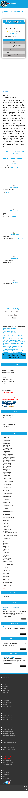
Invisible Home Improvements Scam (10, 473)
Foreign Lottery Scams (7, 448)
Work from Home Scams (8, 464)
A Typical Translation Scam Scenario (10, 349)
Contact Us (5, 681)
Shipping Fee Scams (7, 556)
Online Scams (5, 11)
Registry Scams (6, 544)
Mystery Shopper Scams (8, 454)
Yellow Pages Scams (7, 528)
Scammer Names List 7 (7, 717)
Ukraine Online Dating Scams (9, 347)
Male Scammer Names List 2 (9, 733)
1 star (16, 315)
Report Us (5, 688)
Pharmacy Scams (6, 537)
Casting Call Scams (7, 466)
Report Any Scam (6, 758)
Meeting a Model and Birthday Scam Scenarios (12, 346)
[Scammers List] (23, 633)
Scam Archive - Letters (6, 390)
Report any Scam (5, 394)
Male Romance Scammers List (8, 372)
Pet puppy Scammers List (7, 374)
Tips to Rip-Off (6, 766)
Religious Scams (6, 446)
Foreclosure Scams (7, 558)
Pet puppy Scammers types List (8, 377)
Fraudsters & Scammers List (8, 381)
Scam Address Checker (8, 415)
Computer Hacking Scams (8, 494)
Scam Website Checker (6, 368)
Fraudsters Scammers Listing (9, 751)
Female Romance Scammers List (9, 370)
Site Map (4, 770)
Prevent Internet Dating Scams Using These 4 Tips (13, 338)
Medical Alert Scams (7, 445)
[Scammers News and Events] (23, 618)
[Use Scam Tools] (23, 648)
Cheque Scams (6, 546)
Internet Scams (6, 442)
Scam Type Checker (7, 426)
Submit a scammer (21, 17)
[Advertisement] (14, 73)
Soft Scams (5, 523)
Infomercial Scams (7, 571)
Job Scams (5, 513)
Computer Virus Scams (8, 481)
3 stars (19, 312)
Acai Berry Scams (7, 463)
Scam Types (5, 682)
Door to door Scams (7, 499)
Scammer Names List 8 (7, 719)
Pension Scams (6, 552)
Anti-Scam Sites (6, 774)
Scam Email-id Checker (8, 422)
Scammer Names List (7, 706)
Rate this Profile (14, 33)
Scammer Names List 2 (7, 708)
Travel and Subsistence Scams (9, 587)
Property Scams (6, 555)
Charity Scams (6, 488)
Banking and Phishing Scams (9, 482)
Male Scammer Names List (8, 731)
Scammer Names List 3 (7, 710)
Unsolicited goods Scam (8, 510)
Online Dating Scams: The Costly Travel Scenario (13, 350)
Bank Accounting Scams (8, 564)
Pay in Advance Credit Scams (9, 457)
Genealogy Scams (7, 519)
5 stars (8, 312)
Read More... (14, 167)
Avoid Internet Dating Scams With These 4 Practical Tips (14, 341)
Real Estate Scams (7, 472)
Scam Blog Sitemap (7, 780)
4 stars (13, 312)
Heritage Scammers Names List (9, 742)
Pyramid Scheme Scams (8, 458)
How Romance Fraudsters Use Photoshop (11, 340)
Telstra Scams (6, 526)
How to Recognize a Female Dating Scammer (12, 334)
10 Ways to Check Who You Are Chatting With (12, 352)
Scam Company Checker (8, 417)
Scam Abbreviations (7, 702)
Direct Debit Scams (7, 559)
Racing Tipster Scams (7, 582)
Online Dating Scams (7, 493)
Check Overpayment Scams (9, 460)
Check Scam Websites (7, 428)
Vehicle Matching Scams (8, 561)
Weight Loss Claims (7, 449)
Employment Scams (7, 487)
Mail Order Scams (6, 502)
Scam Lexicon (6, 700)
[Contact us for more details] (23, 665)
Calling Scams (6, 543)
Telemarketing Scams (7, 525)
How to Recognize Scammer (9, 331)
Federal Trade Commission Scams (10, 535)
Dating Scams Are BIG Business (9, 328)
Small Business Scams (8, 541)
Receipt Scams (6, 549)
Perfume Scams (6, 479)
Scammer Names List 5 (7, 713)
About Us (5, 679)
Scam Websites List (7, 760)
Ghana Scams (6, 437)
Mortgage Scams (6, 576)
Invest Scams (6, 452)
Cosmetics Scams (7, 516)
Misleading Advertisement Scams (10, 532)
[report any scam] (9, 403)
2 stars (11, 315)
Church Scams (6, 467)
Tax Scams (5, 508)
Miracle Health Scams (7, 529)
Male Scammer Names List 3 (9, 735)
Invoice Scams (6, 573)
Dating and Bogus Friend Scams (9, 522)
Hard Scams (5, 547)
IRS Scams (5, 531)
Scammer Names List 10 (8, 725)
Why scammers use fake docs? (9, 329)
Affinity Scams (6, 520)
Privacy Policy (6, 778)
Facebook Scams (6, 440)
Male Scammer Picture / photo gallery (9, 397)
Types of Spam (6, 692)
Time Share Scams (7, 585)
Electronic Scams (6, 570)
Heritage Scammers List (7, 379)
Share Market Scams (7, 565)
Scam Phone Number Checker (9, 424)
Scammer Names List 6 (7, 715)
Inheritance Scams (7, 553)
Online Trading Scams (7, 484)
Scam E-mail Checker (7, 419)
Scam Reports (5, 383)
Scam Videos (4, 388)
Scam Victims (6, 694)
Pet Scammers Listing (7, 740)
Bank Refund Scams (7, 501)
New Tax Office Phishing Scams (9, 504)
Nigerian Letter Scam (7, 455)
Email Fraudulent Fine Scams (9, 517)
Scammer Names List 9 (7, 724)
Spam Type (5, 684)
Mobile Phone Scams (7, 491)
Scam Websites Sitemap (8, 762)
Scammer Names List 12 (8, 729)
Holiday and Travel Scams (8, 485)
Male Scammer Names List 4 (9, 737)
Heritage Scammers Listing (8, 747)
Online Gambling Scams (8, 505)
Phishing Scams (6, 443)
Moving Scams (6, 470)
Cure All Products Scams (8, 461)
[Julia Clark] (14, 25)
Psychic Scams (6, 579)
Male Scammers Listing (7, 753)
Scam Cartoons (5, 385)
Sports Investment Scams (8, 540)
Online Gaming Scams (7, 507)
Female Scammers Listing (8, 754)
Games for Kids (6, 596)
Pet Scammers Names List (8, 738)
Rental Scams (6, 490)
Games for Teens (6, 598)
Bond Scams (5, 584)
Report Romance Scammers (8, 392)
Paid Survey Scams (7, 478)
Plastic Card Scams (7, 577)
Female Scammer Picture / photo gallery (10, 399)
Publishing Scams (6, 475)
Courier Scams (6, 567)
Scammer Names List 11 (8, 727)
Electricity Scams (6, 538)
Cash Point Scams (7, 562)
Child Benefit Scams (7, 534)
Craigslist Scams (6, 476)
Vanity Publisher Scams (8, 511)
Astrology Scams (6, 514)
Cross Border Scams (7, 568)
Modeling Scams (6, 469)
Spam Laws (5, 686)
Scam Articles (6, 772)
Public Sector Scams (7, 580)
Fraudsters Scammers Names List (10, 749)
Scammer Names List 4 (7, 711)
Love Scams (5, 439)
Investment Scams (7, 496)
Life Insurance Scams (7, 574)
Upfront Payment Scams (8, 498)
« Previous (7, 151)
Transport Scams (6, 451)
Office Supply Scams (7, 550)
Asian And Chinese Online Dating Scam (11, 332)
